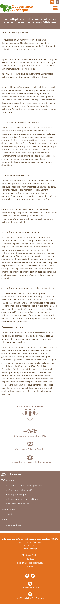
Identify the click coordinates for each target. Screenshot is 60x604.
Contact (30, 559)
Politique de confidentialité (30, 562)
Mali (10, 514)
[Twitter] (33, 576)
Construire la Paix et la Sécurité (30, 449)
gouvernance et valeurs (19, 503)
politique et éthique (17, 494)
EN (52, 2)
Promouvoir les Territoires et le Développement (30, 462)
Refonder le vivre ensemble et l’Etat (30, 436)
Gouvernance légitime (30, 406)
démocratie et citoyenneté (20, 490)
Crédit (30, 566)
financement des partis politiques (23, 499)
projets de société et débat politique (25, 485)
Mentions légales (30, 555)
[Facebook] (27, 576)
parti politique (14, 525)
